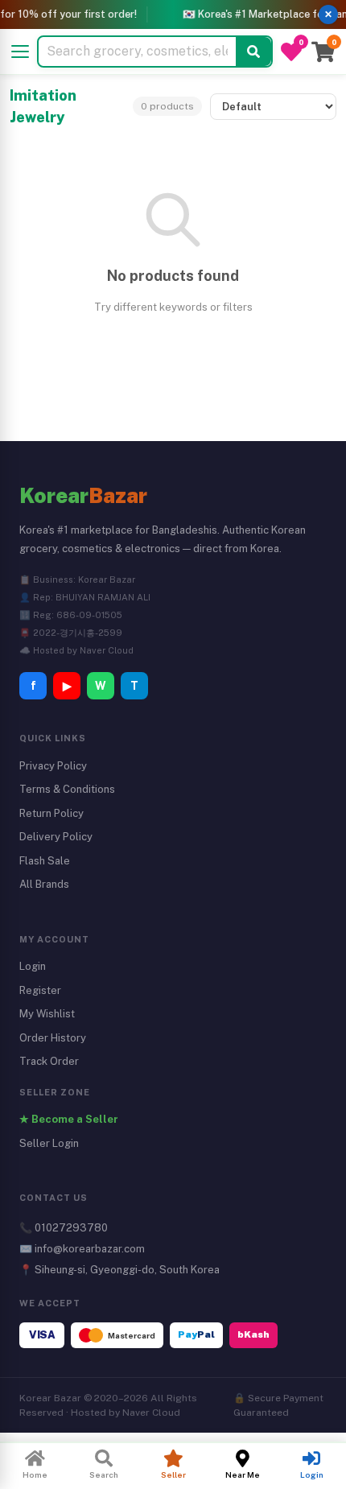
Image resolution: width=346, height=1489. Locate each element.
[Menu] (20, 51)
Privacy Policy (53, 766)
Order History (52, 1038)
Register (40, 990)
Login (32, 966)
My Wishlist (47, 1014)
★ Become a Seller (68, 1119)
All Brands (44, 884)
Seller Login (49, 1143)
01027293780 (71, 1228)
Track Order (49, 1061)
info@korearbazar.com (90, 1249)
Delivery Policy (56, 837)
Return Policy (51, 813)
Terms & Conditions (67, 789)
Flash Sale (44, 861)
